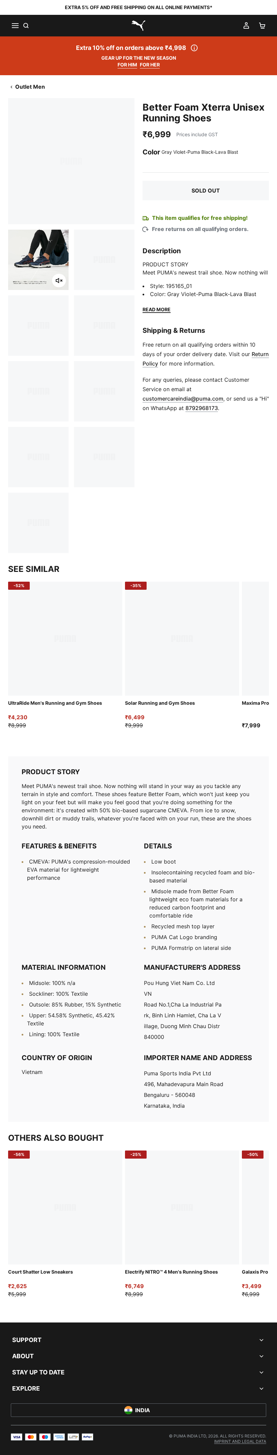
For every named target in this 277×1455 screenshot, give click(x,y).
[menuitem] (240, 1441)
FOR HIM (127, 64)
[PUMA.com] (138, 25)
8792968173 (201, 408)
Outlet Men (30, 86)
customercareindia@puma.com (183, 398)
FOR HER (150, 64)
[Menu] (15, 25)
